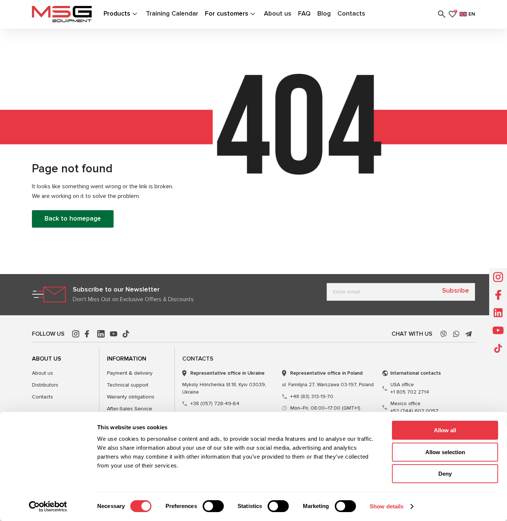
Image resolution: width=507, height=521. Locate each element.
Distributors (45, 385)
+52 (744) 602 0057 (414, 407)
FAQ (304, 13)
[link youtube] (113, 334)
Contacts (351, 13)
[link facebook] (88, 334)
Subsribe (455, 290)
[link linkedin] (101, 334)
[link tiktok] (126, 334)
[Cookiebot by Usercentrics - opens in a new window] (48, 506)
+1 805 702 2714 (409, 388)
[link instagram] (75, 334)
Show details (386, 506)
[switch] (213, 506)
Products (117, 13)
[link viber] (443, 334)
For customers (226, 13)
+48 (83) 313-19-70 (311, 396)
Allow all (445, 430)
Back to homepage (73, 218)
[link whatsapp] (456, 334)
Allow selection (445, 452)
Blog (324, 13)
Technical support (127, 385)
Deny (445, 473)
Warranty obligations (130, 397)
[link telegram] (468, 334)
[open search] (441, 14)
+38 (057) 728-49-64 (214, 403)
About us (277, 13)
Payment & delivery (130, 373)
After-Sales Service (129, 409)
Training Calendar (172, 13)
